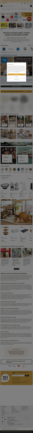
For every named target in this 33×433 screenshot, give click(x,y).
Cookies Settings (16, 79)
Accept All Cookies (16, 74)
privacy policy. (17, 71)
